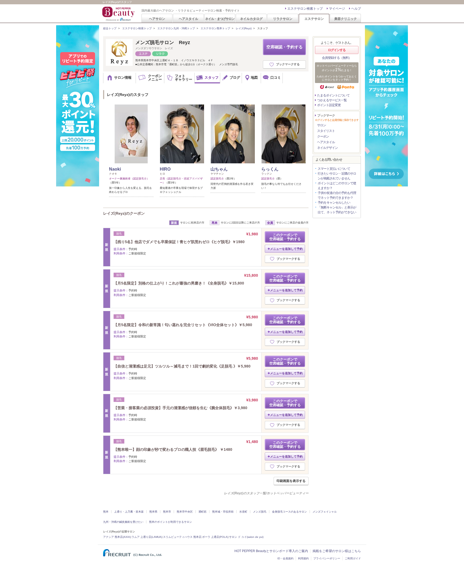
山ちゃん (219, 169)
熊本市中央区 (185, 511)
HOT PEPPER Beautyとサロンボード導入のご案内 (271, 551)
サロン (321, 125)
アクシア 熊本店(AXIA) (117, 536)
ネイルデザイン (327, 148)
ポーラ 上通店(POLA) (215, 536)
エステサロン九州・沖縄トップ (176, 28)
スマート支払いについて (334, 169)
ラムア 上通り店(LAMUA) (147, 536)
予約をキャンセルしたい (334, 202)
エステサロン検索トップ (305, 8)
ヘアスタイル (188, 19)
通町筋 (202, 511)
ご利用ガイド (353, 558)
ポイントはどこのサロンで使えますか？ (337, 185)
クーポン (323, 136)
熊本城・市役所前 (223, 511)
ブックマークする (288, 64)
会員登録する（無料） (336, 58)
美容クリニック (345, 19)
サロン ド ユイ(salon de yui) (246, 536)
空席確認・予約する (284, 47)
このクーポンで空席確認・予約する (285, 237)
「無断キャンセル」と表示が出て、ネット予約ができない (337, 210)
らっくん (269, 169)
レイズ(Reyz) (244, 28)
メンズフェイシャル (325, 511)
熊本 (105, 511)
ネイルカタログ (251, 19)
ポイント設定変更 (329, 105)
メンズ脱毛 (259, 511)
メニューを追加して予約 (286, 248)
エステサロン (314, 19)
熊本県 (153, 511)
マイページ (337, 8)
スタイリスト (326, 131)
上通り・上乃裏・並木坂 (129, 511)
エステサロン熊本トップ (215, 28)
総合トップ (110, 28)
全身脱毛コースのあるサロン (289, 511)
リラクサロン (282, 19)
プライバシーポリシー (326, 558)
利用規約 (303, 558)
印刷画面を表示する (291, 481)
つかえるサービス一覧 (332, 100)
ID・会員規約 (285, 558)
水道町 (243, 511)
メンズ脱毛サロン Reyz (162, 42)
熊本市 (167, 511)
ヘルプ (356, 8)
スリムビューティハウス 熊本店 (182, 536)
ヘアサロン (157, 19)
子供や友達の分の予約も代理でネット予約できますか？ (337, 195)
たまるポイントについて (333, 95)
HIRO (165, 169)
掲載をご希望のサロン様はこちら (337, 551)
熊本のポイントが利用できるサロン (170, 521)
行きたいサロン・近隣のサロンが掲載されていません (337, 176)
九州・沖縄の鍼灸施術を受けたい (123, 521)
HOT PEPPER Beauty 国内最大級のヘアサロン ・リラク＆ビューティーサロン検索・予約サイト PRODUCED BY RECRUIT (119, 14)
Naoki (115, 169)
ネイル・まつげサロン (219, 19)
